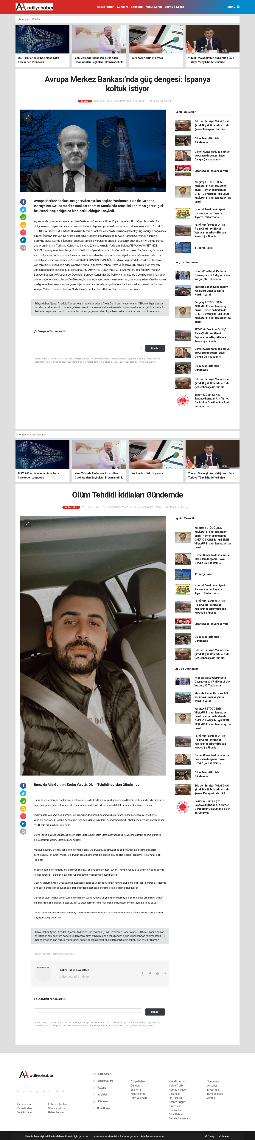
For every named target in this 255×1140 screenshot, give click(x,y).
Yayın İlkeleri (24, 1108)
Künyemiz (103, 1101)
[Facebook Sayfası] (19, 1091)
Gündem (122, 7)
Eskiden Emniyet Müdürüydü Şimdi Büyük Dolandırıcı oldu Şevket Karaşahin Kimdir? (212, 125)
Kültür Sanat (154, 7)
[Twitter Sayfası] (25, 1091)
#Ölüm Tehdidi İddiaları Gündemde (54, 953)
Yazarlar (102, 1087)
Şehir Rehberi (176, 1114)
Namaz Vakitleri (178, 1089)
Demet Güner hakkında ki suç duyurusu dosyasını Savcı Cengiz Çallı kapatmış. (212, 155)
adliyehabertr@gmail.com (75, 976)
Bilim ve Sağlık (174, 7)
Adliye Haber (105, 7)
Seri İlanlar (175, 1110)
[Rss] (51, 1091)
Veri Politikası (24, 1112)
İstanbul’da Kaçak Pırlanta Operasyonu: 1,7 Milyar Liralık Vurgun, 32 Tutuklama (212, 275)
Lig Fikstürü (175, 1097)
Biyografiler (213, 1089)
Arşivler (102, 1094)
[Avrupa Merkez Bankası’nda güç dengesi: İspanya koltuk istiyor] (93, 150)
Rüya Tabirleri (215, 1093)
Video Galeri (105, 1080)
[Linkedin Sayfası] (45, 1091)
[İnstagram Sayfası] (32, 1091)
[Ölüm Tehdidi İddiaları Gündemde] (93, 645)
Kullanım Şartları (57, 1104)
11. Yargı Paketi (204, 247)
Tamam (225, 1136)
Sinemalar (175, 1106)
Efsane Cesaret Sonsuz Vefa (211, 170)
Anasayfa (23, 19)
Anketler (212, 1085)
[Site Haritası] (58, 1091)
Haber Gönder (56, 1112)
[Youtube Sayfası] (38, 1091)
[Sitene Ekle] (65, 1091)
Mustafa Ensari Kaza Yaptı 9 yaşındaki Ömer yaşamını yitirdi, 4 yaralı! (211, 290)
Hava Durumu (177, 1081)
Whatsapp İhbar (57, 1108)
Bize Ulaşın (104, 1108)
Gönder (155, 348)
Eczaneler (174, 1093)
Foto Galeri (104, 1073)
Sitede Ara (213, 1081)
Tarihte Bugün (177, 1101)
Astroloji (212, 1097)
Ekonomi (136, 7)
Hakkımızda (24, 1104)
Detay (210, 1136)
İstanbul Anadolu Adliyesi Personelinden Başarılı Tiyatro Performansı (210, 213)
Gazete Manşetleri (179, 1118)
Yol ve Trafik (176, 1085)
